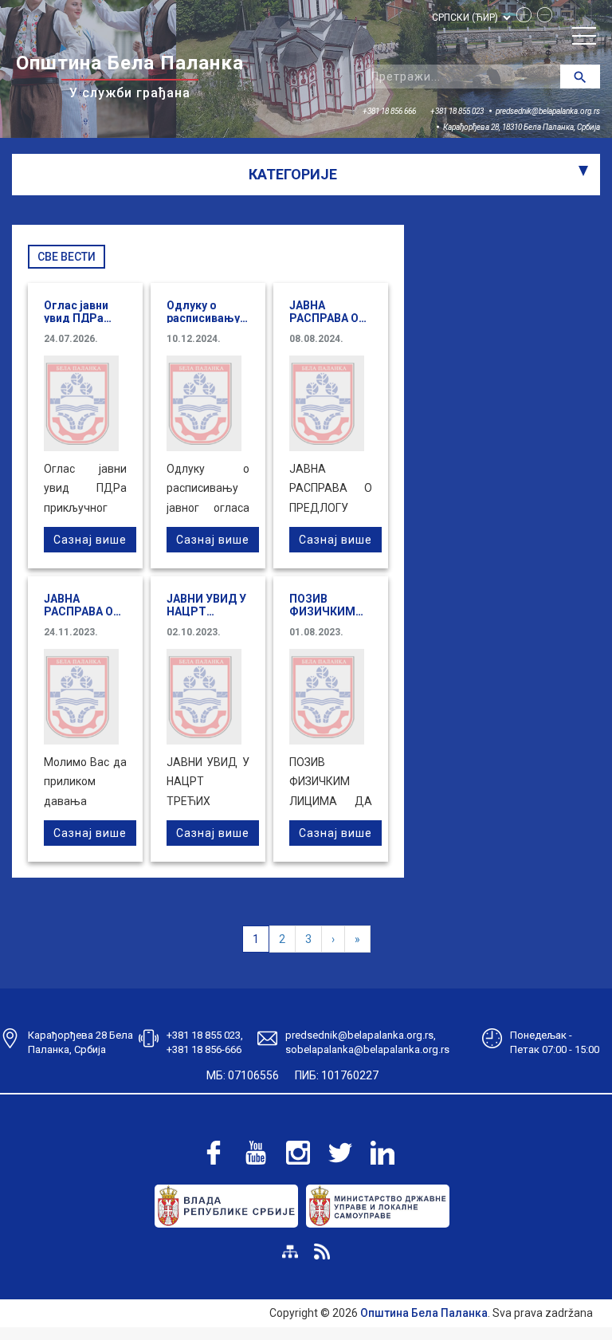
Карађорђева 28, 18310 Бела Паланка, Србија (521, 127)
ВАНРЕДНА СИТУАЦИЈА (88, 356)
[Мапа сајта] (290, 1251)
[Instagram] (298, 1153)
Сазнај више (90, 539)
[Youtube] (256, 1153)
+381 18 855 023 (457, 111)
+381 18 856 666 (389, 111)
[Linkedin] (382, 1153)
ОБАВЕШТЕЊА (63, 268)
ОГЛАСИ (46, 312)
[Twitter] (340, 1153)
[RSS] (322, 1251)
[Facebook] (214, 1153)
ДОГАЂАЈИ (54, 224)
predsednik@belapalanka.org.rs (548, 111)
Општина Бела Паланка (424, 1313)
